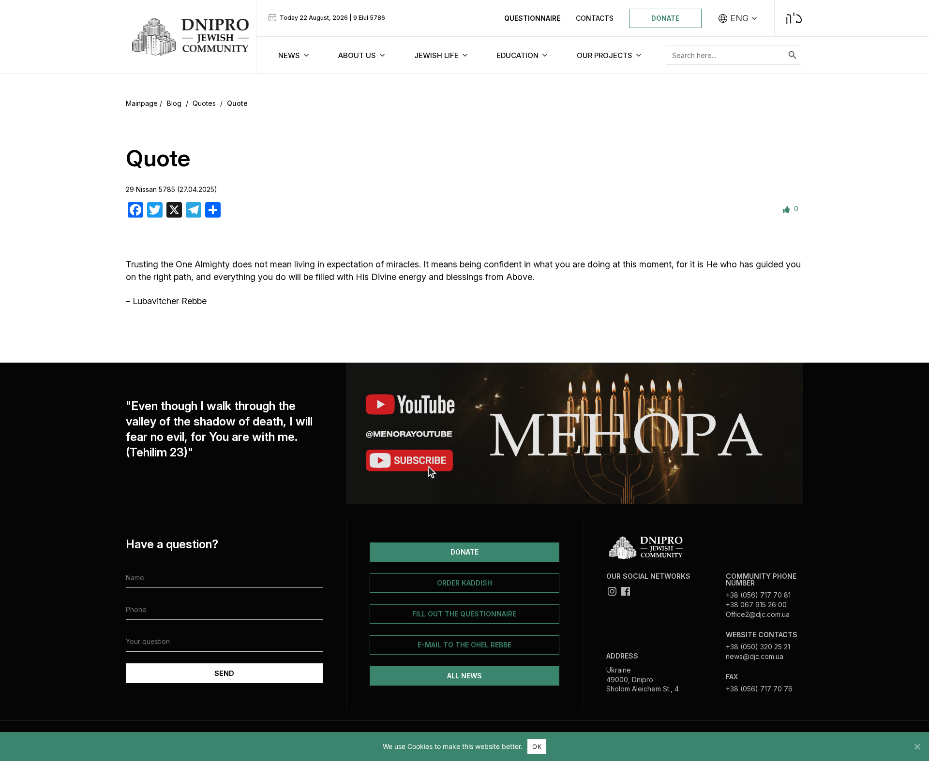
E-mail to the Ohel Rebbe (464, 645)
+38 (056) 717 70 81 (758, 595)
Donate (665, 18)
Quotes (204, 103)
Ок (536, 746)
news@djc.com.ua (754, 656)
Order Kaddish (464, 583)
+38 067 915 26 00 (756, 604)
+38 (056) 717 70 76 (759, 689)
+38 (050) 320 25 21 (758, 647)
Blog (174, 103)
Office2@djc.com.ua (758, 614)
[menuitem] (738, 18)
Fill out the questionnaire (464, 614)
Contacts (595, 18)
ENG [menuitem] (739, 18)
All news (464, 676)
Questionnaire (532, 18)
